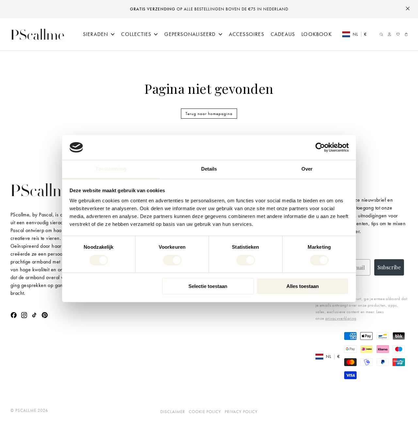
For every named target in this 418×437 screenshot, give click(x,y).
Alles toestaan (302, 286)
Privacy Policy (241, 411)
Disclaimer (172, 411)
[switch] (172, 260)
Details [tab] (209, 169)
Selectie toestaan (207, 286)
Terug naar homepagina (209, 113)
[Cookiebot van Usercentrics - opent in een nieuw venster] (320, 147)
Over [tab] (307, 169)
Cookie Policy (205, 411)
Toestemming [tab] (110, 169)
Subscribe (389, 267)
